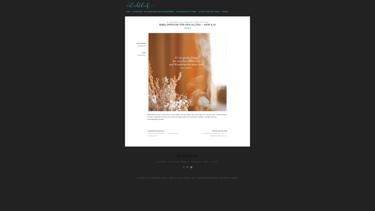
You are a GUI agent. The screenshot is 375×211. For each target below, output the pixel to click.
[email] (187, 167)
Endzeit (206, 162)
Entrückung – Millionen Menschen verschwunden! (153, 11)
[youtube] (183, 167)
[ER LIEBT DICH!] (140, 8)
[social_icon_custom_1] (191, 167)
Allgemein (161, 162)
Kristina (188, 22)
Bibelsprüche (201, 22)
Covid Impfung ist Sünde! (186, 11)
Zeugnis (214, 162)
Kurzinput (185, 162)
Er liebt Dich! (187, 155)
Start (128, 11)
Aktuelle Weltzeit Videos (209, 11)
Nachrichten (196, 162)
